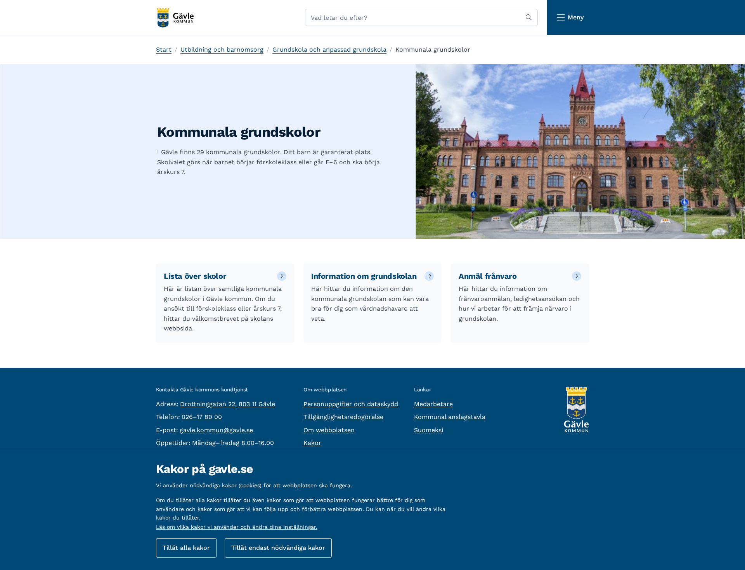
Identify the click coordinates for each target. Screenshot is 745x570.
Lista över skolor (195, 276)
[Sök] (528, 17)
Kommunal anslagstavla (449, 417)
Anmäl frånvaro (487, 276)
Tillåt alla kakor (186, 547)
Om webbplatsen (329, 430)
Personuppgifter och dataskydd (350, 404)
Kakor (312, 443)
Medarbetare (433, 404)
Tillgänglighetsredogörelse (343, 417)
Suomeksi (428, 430)
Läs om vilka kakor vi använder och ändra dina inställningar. (236, 527)
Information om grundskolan (364, 276)
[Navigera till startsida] (175, 17)
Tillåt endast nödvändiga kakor (278, 547)
